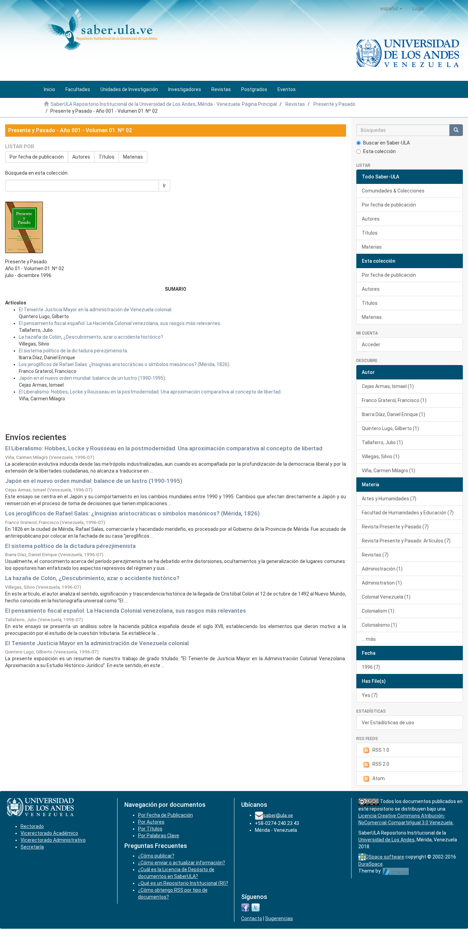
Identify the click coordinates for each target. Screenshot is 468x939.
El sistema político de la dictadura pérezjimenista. (73, 350)
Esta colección (379, 151)
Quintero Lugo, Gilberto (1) (390, 428)
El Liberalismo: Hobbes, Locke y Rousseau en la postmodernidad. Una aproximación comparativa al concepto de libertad (163, 448)
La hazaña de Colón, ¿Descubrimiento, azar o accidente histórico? (92, 578)
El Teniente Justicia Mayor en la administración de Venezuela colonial (97, 643)
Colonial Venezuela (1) (386, 597)
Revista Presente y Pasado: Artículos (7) (406, 540)
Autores (81, 157)
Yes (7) (370, 695)
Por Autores (151, 822)
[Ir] (456, 130)
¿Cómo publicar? (156, 856)
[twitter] (255, 907)
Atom (378, 778)
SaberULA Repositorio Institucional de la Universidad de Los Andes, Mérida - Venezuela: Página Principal (164, 104)
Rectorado (32, 826)
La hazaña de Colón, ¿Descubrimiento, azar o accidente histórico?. (91, 337)
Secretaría (32, 847)
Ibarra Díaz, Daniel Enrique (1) (393, 414)
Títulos (106, 157)
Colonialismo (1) (379, 625)
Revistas (295, 104)
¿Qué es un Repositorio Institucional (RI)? (183, 883)
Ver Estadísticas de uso (388, 722)
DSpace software (385, 857)
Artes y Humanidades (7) (389, 498)
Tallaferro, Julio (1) (382, 442)
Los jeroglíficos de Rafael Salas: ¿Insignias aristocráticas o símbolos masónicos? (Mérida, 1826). (124, 364)
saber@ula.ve (278, 815)
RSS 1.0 (380, 750)
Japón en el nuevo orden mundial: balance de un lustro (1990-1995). (92, 378)
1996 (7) (371, 667)
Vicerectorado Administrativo (53, 840)
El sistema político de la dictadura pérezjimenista (70, 545)
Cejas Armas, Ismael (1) (388, 386)
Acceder (371, 344)
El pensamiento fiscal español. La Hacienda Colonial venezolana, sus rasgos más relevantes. (120, 323)
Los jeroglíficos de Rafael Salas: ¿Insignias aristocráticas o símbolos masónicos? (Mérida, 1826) (132, 513)
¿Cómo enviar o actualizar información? (181, 862)
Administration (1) (382, 583)
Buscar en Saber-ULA (386, 143)
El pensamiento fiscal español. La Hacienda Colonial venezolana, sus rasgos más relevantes (125, 610)
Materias (133, 157)
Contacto (251, 918)
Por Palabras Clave (158, 835)
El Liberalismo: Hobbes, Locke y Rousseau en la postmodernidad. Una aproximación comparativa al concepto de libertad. (150, 392)
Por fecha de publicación (37, 157)
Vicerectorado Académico (49, 833)
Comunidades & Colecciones (393, 190)
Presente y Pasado (334, 104)
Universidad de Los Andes (386, 839)
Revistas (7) (375, 555)
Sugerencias (279, 918)
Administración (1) (382, 569)
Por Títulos (150, 828)
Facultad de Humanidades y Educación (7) (408, 512)
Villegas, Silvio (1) (380, 456)
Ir (164, 185)
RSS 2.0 (380, 764)
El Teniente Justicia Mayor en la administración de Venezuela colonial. (95, 309)
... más (369, 639)
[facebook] (245, 907)
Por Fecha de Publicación (165, 815)
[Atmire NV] (396, 871)
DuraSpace (370, 864)
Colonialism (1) (378, 611)
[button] (391, 8)
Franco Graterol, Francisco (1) (394, 400)
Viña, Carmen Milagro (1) (388, 470)
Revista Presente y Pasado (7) (395, 526)
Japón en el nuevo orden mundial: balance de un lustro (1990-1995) (93, 480)
